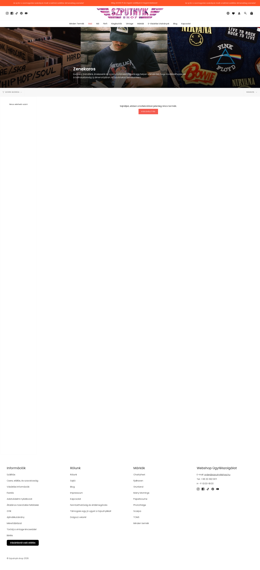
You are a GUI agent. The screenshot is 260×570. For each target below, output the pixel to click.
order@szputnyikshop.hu (217, 474)
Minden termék (141, 523)
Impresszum (76, 492)
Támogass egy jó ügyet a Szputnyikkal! (90, 511)
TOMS (136, 517)
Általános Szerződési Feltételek (23, 505)
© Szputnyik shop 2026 (18, 558)
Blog (72, 486)
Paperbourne (140, 499)
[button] (97, 24)
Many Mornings (141, 492)
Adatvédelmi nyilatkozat (19, 499)
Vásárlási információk (18, 486)
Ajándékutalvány (16, 517)
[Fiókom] (239, 13)
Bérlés (10, 535)
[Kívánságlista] (233, 13)
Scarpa (137, 511)
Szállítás (11, 474)
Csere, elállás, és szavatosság (22, 480)
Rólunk (73, 474)
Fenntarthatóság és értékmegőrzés (88, 505)
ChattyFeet (139, 474)
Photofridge (139, 505)
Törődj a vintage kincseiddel (21, 529)
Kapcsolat (75, 499)
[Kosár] (251, 13)
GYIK (9, 511)
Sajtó (73, 480)
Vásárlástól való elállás (22, 542)
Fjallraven (138, 480)
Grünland (138, 486)
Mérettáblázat (14, 523)
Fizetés (10, 492)
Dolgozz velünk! (78, 517)
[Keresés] (245, 13)
